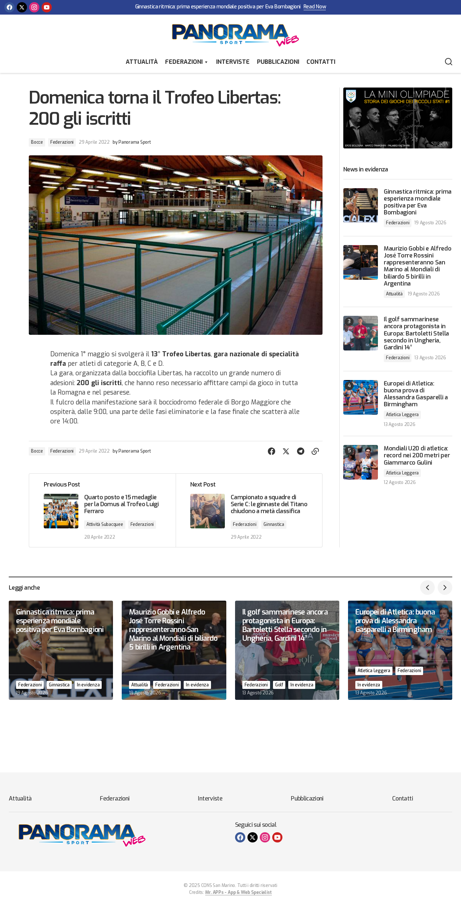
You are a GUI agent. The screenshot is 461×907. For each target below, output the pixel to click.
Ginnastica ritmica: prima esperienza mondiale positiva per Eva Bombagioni (218, 7)
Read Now (315, 7)
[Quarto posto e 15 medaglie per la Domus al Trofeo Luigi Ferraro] (102, 510)
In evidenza (88, 685)
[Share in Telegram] (300, 451)
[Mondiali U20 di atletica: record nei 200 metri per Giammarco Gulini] (360, 462)
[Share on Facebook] (271, 451)
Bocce (37, 142)
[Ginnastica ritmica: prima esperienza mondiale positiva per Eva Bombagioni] (360, 205)
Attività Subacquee (104, 524)
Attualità (142, 62)
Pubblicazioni (278, 62)
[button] (448, 62)
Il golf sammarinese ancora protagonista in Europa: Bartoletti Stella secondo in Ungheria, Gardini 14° (416, 333)
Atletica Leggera (402, 415)
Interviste (233, 62)
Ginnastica (273, 524)
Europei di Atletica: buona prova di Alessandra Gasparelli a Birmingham (416, 394)
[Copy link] (315, 451)
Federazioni (184, 62)
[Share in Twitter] (286, 451)
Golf (279, 685)
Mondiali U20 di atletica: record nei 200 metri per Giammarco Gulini (417, 455)
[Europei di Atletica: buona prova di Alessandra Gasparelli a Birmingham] (360, 397)
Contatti (320, 62)
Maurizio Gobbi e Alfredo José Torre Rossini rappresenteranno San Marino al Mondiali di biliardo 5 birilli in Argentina (417, 266)
